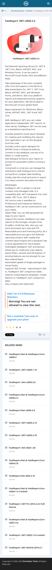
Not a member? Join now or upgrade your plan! (22, 318)
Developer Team (30, 561)
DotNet (29, 10)
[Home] (3, 10)
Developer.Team (17, 10)
